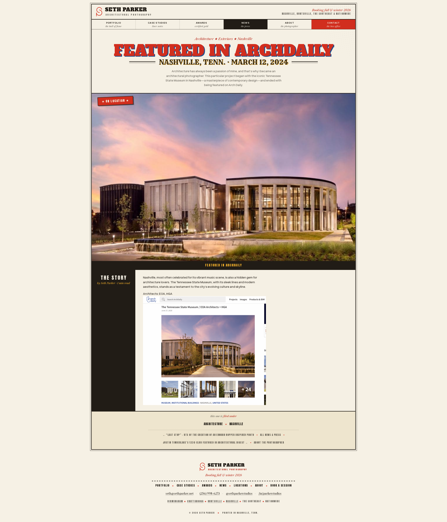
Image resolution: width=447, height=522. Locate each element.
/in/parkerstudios (270, 493)
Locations (241, 485)
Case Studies (157, 24)
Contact (333, 24)
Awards (201, 24)
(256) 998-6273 (210, 493)
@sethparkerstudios (239, 493)
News (245, 24)
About (289, 24)
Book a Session (281, 485)
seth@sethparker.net (179, 493)
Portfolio (113, 24)
